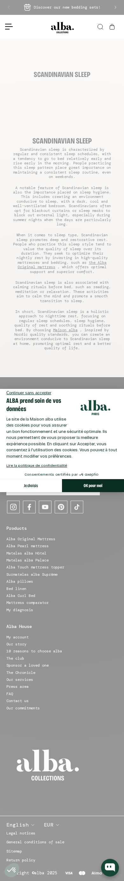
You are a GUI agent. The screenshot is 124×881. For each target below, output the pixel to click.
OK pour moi (93, 485)
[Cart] (113, 27)
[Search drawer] (101, 27)
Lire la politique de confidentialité (36, 465)
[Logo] (62, 27)
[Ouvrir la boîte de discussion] (110, 868)
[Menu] (6, 27)
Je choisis (31, 485)
